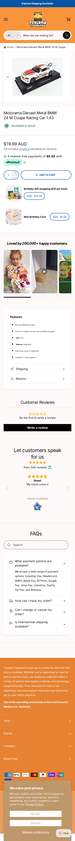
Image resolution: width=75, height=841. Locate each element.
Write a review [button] (37, 427)
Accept (35, 814)
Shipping (24, 149)
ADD (34, 196)
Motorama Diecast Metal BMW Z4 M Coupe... (42, 47)
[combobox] (46, 35)
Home (10, 47)
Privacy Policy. (34, 804)
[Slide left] (8, 77)
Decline (36, 823)
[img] (37, 462)
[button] (6, 19)
